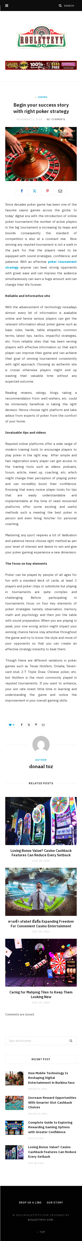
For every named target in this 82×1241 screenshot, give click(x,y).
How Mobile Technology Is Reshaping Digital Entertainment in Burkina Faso (51, 1078)
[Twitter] (34, 190)
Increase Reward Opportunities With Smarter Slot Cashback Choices (52, 1102)
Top (42, 1232)
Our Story (55, 1202)
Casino (43, 97)
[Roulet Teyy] (41, 36)
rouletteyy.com (40, 1219)
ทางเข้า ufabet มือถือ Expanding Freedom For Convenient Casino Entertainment (41, 923)
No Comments (56, 119)
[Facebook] (21, 190)
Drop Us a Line (30, 1202)
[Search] (60, 5)
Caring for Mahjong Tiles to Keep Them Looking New (41, 994)
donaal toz (41, 766)
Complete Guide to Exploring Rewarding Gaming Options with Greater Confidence (50, 1127)
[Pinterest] (47, 190)
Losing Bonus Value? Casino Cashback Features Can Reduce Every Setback (41, 852)
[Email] (60, 190)
